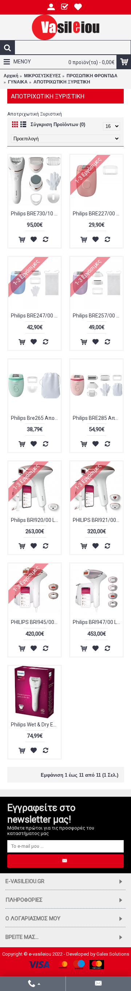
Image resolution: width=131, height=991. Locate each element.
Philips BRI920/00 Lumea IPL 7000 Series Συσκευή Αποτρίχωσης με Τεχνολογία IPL (36, 520)
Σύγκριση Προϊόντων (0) (58, 124)
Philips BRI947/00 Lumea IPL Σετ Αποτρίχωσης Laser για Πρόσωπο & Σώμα (98, 622)
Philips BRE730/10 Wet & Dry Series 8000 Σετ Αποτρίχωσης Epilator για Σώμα (36, 213)
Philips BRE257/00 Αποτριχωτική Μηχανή (98, 316)
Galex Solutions (112, 954)
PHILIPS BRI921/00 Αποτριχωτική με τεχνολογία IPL (98, 520)
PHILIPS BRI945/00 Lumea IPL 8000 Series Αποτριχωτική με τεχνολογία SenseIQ (36, 622)
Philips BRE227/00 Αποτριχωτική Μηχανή (98, 213)
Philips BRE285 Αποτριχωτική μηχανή (98, 418)
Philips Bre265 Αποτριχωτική (36, 418)
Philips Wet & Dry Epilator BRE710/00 (36, 724)
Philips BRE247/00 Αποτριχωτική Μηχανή (36, 316)
